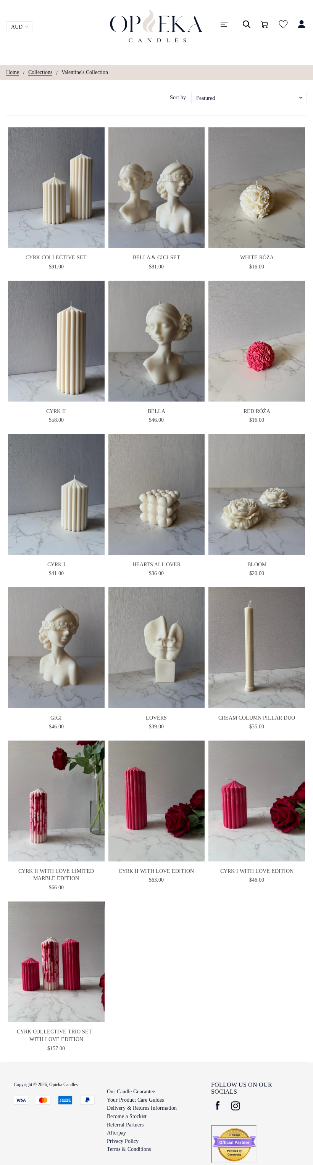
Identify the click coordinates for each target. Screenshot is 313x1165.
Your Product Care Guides (135, 1100)
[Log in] (301, 28)
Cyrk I (56, 564)
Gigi (56, 718)
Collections (40, 72)
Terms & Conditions (129, 1149)
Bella (156, 411)
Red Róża (257, 411)
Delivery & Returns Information (142, 1108)
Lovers (156, 718)
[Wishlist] (283, 28)
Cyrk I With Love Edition (257, 871)
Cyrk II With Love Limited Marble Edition (56, 875)
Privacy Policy (123, 1141)
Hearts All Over (156, 564)
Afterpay (116, 1133)
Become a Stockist (127, 1116)
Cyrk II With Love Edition (156, 871)
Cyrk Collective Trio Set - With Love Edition (56, 1035)
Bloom (256, 564)
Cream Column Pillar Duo (256, 718)
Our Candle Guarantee (131, 1091)
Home (12, 72)
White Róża (257, 257)
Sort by (178, 97)
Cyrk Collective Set (56, 257)
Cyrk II (56, 411)
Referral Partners (125, 1125)
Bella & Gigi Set (156, 257)
